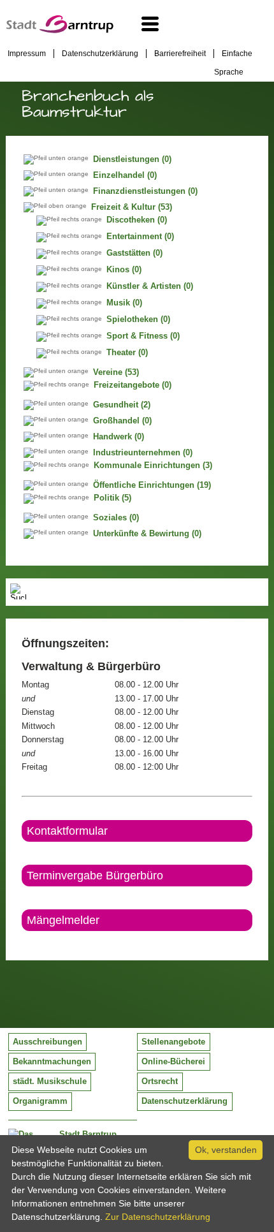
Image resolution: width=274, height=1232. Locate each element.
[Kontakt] (23, 942)
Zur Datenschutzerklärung (157, 1217)
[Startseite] (59, 30)
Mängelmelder (63, 920)
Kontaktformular (67, 831)
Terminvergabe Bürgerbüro (95, 875)
